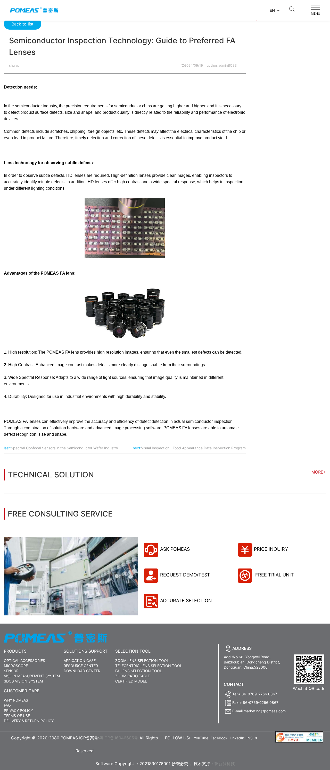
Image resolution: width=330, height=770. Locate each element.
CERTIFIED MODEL (131, 681)
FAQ (7, 705)
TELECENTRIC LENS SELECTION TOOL (148, 665)
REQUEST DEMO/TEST (185, 574)
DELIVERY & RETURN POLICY (29, 721)
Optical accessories (24, 660)
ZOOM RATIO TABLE (132, 676)
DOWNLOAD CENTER (82, 671)
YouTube (201, 738)
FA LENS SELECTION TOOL (138, 671)
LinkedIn (237, 738)
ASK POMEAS (175, 549)
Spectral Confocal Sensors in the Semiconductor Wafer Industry (64, 448)
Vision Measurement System (32, 676)
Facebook (219, 738)
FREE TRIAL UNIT (274, 574)
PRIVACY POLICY (18, 710)
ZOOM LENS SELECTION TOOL (142, 660)
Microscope (16, 665)
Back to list (23, 24)
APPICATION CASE (80, 660)
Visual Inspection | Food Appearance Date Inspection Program (193, 448)
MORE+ (318, 472)
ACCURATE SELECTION (186, 600)
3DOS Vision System (23, 681)
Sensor (11, 671)
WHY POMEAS (16, 700)
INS (249, 738)
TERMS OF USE (17, 715)
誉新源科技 (224, 763)
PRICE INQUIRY (271, 549)
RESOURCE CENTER (81, 665)
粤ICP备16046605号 (118, 737)
